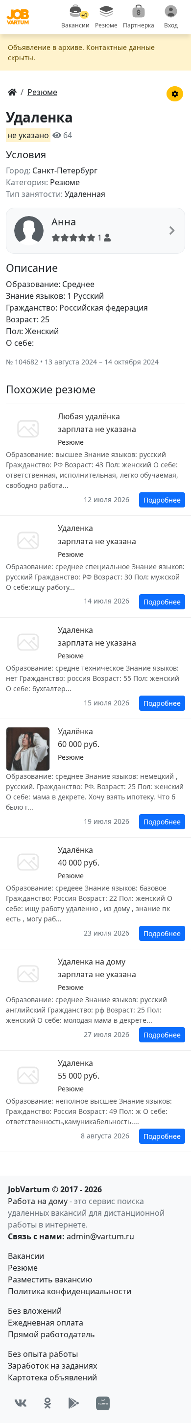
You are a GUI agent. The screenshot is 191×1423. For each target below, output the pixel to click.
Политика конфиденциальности (69, 1291)
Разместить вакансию (50, 1279)
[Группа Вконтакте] (20, 1403)
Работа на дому (38, 1201)
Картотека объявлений (52, 1377)
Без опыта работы (43, 1354)
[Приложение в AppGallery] (103, 1403)
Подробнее (162, 500)
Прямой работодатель (51, 1334)
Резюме (23, 1267)
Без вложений (35, 1310)
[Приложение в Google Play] (74, 1403)
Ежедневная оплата (45, 1322)
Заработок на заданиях (52, 1365)
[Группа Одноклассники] (47, 1403)
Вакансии (26, 1256)
